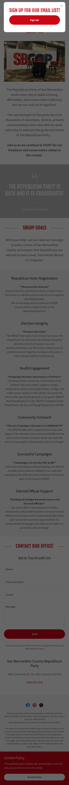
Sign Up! (34, 20)
